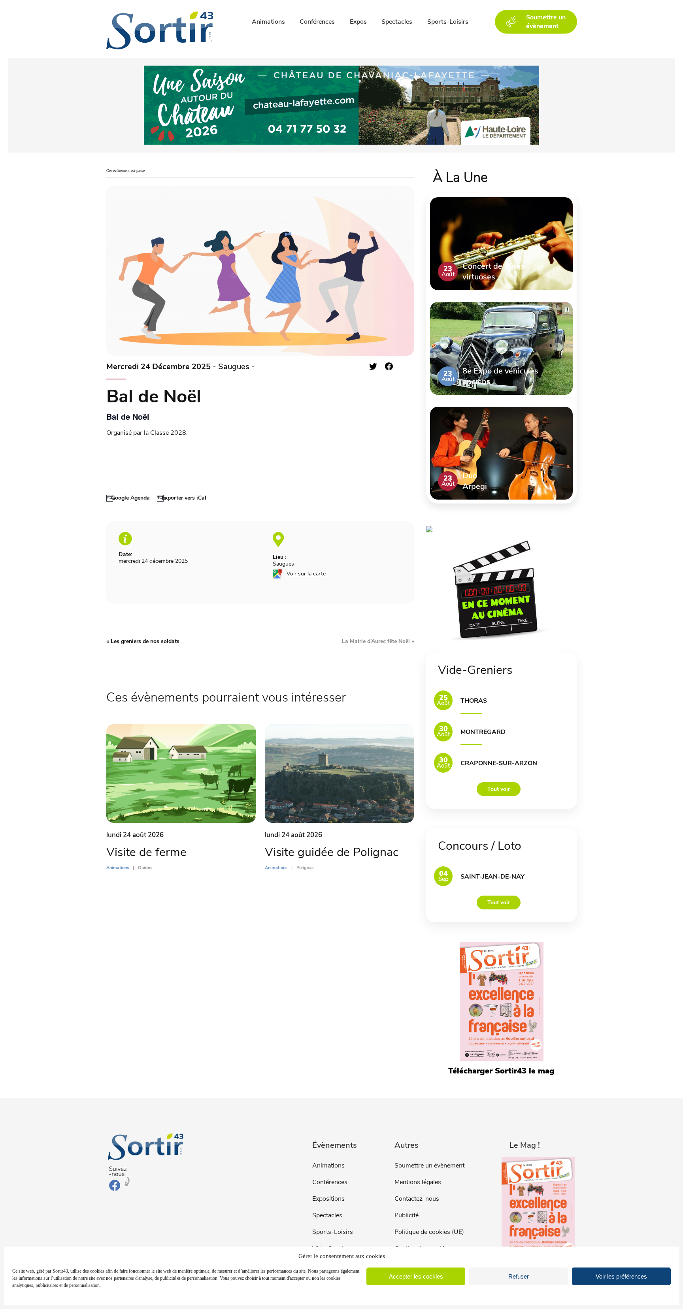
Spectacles (396, 21)
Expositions (328, 1198)
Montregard (483, 732)
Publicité (406, 1215)
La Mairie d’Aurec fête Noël (378, 641)
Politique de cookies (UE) (429, 1232)
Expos (358, 21)
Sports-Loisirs (447, 21)
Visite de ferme (146, 852)
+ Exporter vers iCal (181, 498)
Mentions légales (417, 1182)
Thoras (473, 700)
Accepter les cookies (416, 1276)
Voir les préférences (621, 1276)
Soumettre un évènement (429, 1165)
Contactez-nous (416, 1198)
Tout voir (498, 789)
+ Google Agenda (128, 498)
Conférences (317, 21)
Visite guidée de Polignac (331, 852)
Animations (268, 21)
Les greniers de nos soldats (142, 641)
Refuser (518, 1276)
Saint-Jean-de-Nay (492, 876)
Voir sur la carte (306, 573)
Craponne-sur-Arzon (498, 763)
